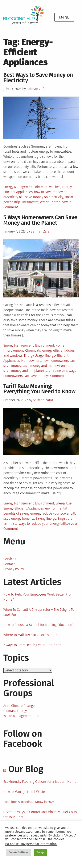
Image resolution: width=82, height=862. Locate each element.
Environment (44, 345)
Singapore (65, 518)
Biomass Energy (15, 711)
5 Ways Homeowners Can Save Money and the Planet (40, 220)
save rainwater (56, 371)
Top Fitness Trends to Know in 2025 (28, 802)
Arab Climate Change (19, 706)
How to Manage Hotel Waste (24, 792)
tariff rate (10, 524)
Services (9, 559)
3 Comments (57, 376)
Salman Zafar (36, 89)
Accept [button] (41, 852)
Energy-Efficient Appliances (23, 508)
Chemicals (33, 350)
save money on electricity (44, 197)
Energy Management (18, 187)
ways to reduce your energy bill (42, 524)
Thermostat (29, 202)
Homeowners (31, 361)
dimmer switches (47, 187)
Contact (9, 564)
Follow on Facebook (22, 738)
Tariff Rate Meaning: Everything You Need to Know (39, 389)
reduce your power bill (58, 513)
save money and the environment (47, 366)
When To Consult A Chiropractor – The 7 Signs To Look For (38, 612)
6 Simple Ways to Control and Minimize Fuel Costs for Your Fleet (40, 814)
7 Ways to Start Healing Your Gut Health (32, 645)
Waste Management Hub (21, 716)
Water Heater (50, 202)
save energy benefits (18, 518)
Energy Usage (34, 356)
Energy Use (64, 503)
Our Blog (25, 769)
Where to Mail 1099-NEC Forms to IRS (30, 635)
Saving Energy (46, 518)
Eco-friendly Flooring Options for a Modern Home (39, 782)
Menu (64, 17)
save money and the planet (23, 371)
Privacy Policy (13, 569)
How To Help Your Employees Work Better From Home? (38, 596)
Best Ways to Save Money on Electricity (38, 78)
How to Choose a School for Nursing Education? (38, 625)
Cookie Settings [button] (18, 852)
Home (7, 554)
